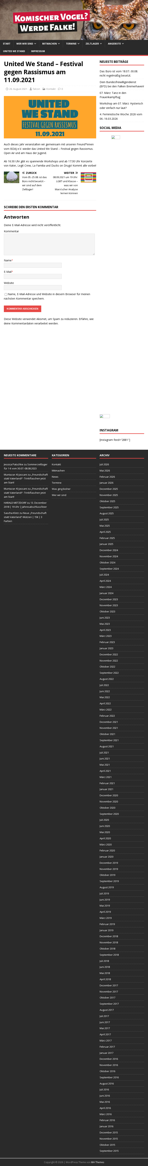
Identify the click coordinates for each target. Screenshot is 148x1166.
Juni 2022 (105, 691)
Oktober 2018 (107, 948)
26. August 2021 (18, 89)
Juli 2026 (104, 464)
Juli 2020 (104, 820)
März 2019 (106, 918)
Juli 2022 (104, 685)
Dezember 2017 (109, 985)
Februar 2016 (107, 1120)
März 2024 (106, 587)
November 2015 (109, 1138)
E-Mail (8, 272)
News (55, 476)
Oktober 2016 (107, 1071)
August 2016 (107, 1083)
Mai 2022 (105, 697)
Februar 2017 (107, 1046)
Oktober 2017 (107, 997)
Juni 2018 (105, 967)
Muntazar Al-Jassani (15, 474)
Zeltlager (92, 43)
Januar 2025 (106, 544)
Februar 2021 (107, 783)
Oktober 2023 (107, 611)
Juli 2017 (104, 1016)
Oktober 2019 (107, 875)
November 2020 (109, 801)
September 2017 (109, 1003)
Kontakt (51, 89)
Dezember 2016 (109, 1059)
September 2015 (109, 1151)
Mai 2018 (105, 973)
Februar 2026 (107, 476)
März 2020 (106, 844)
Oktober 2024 (107, 562)
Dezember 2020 (109, 795)
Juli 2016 (104, 1089)
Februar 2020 (107, 850)
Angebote (114, 43)
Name (8, 260)
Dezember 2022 (109, 654)
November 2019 (109, 869)
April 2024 (105, 581)
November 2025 (109, 495)
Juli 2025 (104, 519)
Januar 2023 (106, 648)
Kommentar (11, 231)
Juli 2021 (104, 752)
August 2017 (107, 1010)
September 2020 (109, 814)
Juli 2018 (104, 961)
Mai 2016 (105, 1102)
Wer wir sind (24, 43)
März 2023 (106, 636)
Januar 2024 (106, 593)
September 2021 (109, 740)
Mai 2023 (105, 624)
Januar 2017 (106, 1053)
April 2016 (105, 1108)
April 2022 (105, 703)
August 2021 (107, 746)
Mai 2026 (105, 470)
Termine (71, 43)
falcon (36, 89)
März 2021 (106, 777)
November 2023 (109, 605)
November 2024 (109, 556)
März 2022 (106, 709)
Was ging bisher (61, 489)
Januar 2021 (106, 789)
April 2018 (105, 979)
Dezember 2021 (109, 722)
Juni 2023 (105, 617)
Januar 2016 (106, 1126)
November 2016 (109, 1065)
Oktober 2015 (107, 1145)
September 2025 (109, 507)
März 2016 (106, 1114)
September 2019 (109, 881)
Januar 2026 (106, 482)
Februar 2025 (107, 538)
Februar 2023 (107, 642)
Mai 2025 (105, 525)
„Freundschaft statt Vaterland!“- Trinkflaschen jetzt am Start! (26, 478)
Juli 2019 (104, 893)
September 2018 (109, 954)
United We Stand (14, 51)
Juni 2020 (105, 826)
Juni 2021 (105, 758)
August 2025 (107, 513)
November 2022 (109, 660)
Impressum (38, 51)
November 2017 (109, 991)
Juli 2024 (104, 574)
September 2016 (109, 1077)
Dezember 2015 (109, 1132)
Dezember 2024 (109, 550)
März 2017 (106, 1040)
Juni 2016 (105, 1095)
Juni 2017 (105, 1022)
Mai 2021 (105, 764)
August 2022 (107, 679)
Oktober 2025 (107, 501)
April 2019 (105, 911)
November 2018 (109, 942)
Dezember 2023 (109, 599)
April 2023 (105, 630)
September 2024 (109, 568)
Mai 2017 (105, 1028)
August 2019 (107, 887)
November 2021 (109, 728)
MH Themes (97, 1162)
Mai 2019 (105, 905)
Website (9, 283)
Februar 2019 (107, 924)
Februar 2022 (107, 715)
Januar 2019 (106, 930)
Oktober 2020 (107, 807)
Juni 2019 (105, 899)
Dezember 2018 (109, 936)
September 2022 (109, 672)
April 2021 (105, 771)
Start (6, 43)
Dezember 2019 (109, 863)
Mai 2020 (105, 832)
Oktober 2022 (107, 666)
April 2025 (105, 532)
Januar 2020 (106, 856)
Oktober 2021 (107, 734)
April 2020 (105, 838)
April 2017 (105, 1034)
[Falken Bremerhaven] (74, 37)
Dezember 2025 (109, 489)
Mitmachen (49, 43)
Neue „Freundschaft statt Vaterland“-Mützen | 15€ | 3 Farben (25, 517)
